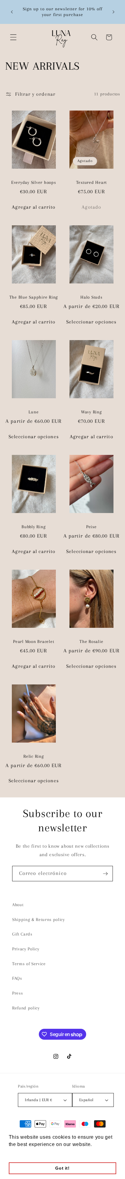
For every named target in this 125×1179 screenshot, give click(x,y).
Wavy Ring (91, 411)
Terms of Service (29, 963)
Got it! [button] (62, 1168)
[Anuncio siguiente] (113, 11)
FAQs (17, 978)
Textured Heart (91, 182)
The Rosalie (91, 641)
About (17, 904)
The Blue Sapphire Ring (33, 297)
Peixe (91, 526)
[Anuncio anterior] (12, 11)
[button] (13, 37)
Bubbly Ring (34, 526)
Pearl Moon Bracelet (33, 641)
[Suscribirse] (105, 874)
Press (17, 993)
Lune (34, 411)
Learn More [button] (23, 1152)
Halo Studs (91, 297)
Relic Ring (33, 756)
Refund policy (26, 1008)
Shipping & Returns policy (38, 919)
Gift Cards (22, 934)
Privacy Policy (25, 949)
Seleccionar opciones (91, 322)
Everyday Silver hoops (33, 182)
